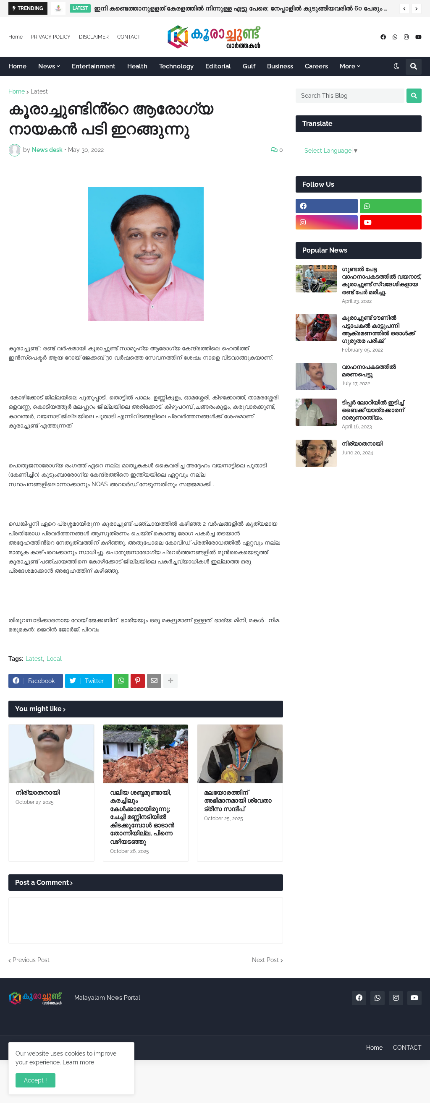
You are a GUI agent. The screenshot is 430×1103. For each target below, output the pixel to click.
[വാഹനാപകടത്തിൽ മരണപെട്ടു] (316, 376)
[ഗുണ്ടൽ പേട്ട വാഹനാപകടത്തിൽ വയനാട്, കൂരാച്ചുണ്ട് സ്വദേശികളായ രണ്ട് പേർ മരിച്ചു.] (316, 278)
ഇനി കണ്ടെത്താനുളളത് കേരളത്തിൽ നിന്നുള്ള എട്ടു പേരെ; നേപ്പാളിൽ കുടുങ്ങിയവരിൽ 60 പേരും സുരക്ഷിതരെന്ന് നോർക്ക (244, 8)
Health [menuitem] (137, 66)
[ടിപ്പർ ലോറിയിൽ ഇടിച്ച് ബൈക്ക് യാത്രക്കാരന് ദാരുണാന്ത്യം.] (316, 412)
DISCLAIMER (94, 37)
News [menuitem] (46, 66)
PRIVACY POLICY (51, 37)
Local (54, 658)
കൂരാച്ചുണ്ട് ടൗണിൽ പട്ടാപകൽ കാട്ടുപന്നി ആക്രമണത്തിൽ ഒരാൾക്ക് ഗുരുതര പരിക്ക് (378, 329)
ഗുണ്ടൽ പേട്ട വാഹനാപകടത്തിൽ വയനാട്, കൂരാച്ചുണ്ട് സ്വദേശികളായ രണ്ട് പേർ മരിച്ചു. (381, 280)
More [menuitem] (347, 66)
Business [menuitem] (280, 66)
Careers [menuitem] (316, 66)
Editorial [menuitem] (218, 66)
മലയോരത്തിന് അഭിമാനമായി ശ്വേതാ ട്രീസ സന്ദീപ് (238, 801)
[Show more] (170, 681)
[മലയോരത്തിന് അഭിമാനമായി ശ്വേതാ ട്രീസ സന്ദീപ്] (240, 754)
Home (15, 37)
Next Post (265, 960)
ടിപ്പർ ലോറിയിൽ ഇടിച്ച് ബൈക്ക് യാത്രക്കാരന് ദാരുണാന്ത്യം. (373, 410)
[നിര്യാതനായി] (51, 754)
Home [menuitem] (17, 66)
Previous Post (31, 960)
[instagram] (406, 37)
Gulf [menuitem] (249, 66)
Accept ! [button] (35, 1080)
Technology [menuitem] (176, 66)
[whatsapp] (395, 37)
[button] (404, 9)
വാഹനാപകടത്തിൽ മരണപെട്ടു (369, 370)
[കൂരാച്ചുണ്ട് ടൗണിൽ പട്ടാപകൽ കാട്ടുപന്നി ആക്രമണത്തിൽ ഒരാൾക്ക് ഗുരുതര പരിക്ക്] (316, 327)
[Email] (154, 681)
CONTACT (128, 37)
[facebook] (383, 37)
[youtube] (418, 37)
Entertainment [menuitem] (93, 66)
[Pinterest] (138, 681)
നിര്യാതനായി (38, 792)
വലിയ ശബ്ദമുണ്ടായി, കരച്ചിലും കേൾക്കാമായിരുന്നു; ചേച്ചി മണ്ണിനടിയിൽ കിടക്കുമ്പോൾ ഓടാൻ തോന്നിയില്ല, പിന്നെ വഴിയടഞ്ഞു (142, 817)
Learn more (78, 1062)
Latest (39, 91)
